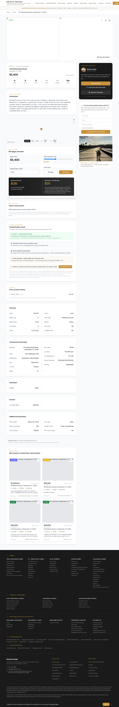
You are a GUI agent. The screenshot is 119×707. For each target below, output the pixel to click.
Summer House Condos (13, 603)
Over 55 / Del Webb (94, 676)
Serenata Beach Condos (13, 601)
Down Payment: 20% (50, 156)
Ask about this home (65, 266)
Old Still (95, 583)
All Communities (73, 662)
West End (73, 565)
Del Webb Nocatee (98, 622)
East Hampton (96, 585)
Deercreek (95, 581)
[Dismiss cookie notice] (111, 704)
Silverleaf (30, 628)
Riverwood (74, 571)
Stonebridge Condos (48, 605)
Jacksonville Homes (99, 559)
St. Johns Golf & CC (33, 561)
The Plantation (10, 569)
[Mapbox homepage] (11, 142)
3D (38, 141)
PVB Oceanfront (11, 567)
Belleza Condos (11, 608)
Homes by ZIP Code (12, 641)
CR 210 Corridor (55, 559)
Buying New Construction (28, 639)
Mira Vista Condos (47, 607)
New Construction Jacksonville (101, 587)
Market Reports (48, 648)
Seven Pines (96, 563)
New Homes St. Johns (34, 620)
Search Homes (39, 3)
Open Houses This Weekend (101, 639)
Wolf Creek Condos (48, 603)
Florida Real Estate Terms (13, 639)
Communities (61, 3)
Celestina (30, 567)
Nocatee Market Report (73, 639)
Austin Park (74, 575)
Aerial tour (45, 141)
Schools (69, 3)
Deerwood (95, 579)
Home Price (13, 156)
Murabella (30, 573)
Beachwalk (52, 565)
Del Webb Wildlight (98, 626)
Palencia (30, 575)
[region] (41, 130)
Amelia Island (72, 676)
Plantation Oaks (11, 563)
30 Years (66, 172)
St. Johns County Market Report (57, 639)
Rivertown (30, 569)
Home (8, 12)
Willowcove (74, 561)
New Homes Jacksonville (14, 620)
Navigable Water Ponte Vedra (78, 632)
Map (32, 141)
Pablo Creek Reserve (98, 571)
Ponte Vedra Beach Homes (15, 559)
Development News (57, 667)
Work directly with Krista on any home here (34, 8)
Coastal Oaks (74, 563)
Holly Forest (53, 561)
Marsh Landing (10, 561)
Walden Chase (32, 571)
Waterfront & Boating (78, 620)
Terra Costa (96, 575)
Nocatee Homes (76, 559)
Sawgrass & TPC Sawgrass (13, 571)
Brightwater (9, 626)
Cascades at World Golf (99, 632)
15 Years (51, 172)
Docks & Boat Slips (76, 626)
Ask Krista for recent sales (97, 132)
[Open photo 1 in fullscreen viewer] (33, 38)
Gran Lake (30, 577)
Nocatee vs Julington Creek (36, 641)
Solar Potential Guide (86, 639)
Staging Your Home (37, 648)
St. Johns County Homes (36, 559)
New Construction (93, 673)
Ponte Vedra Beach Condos (15, 598)
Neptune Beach (56, 676)
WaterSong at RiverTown (99, 630)
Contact (71, 670)
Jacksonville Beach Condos (87, 598)
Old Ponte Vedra (11, 607)
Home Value (83, 3)
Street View (54, 141)
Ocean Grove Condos (12, 605)
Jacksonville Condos (49, 598)
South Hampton (54, 569)
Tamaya (95, 573)
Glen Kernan (96, 567)
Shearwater (31, 626)
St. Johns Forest (32, 563)
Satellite (27, 141)
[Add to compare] (109, 20)
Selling (76, 3)
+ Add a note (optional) (87, 128)
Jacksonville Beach (57, 673)
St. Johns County (93, 667)
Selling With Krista (11, 648)
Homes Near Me (51, 3)
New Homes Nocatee (56, 620)
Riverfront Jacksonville (77, 628)
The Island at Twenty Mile (78, 569)
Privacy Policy (54, 704)
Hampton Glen (96, 577)
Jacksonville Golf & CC (99, 569)
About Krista (92, 3)
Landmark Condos (83, 601)
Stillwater (95, 628)
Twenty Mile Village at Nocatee (79, 567)
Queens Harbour (97, 561)
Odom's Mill (10, 565)
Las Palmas (9, 573)
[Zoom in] (73, 119)
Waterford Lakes (54, 571)
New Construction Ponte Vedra (14, 575)
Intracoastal (74, 624)
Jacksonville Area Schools (76, 664)
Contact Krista (95, 83)
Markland (30, 565)
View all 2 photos (104, 57)
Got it (106, 704)
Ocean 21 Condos (83, 605)
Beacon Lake (53, 567)
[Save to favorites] (101, 20)
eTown (94, 565)
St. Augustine (55, 678)
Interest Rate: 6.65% (16, 168)
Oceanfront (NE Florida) (77, 622)
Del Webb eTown (97, 624)
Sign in (102, 3)
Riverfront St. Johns (76, 630)
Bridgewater (31, 624)
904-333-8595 (12, 667)
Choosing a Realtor (41, 639)
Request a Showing (97, 92)
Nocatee (91, 664)
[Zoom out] (73, 122)
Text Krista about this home (96, 87)
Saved (109, 3)
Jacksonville (92, 670)
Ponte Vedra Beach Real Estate (96, 662)
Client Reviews (23, 641)
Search (14, 12)
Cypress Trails (75, 573)
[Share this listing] (105, 20)
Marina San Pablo (47, 601)
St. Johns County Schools (58, 664)
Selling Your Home (74, 667)
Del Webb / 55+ (97, 620)
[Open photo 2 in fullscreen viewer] (86, 38)
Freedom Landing (54, 622)
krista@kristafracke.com (14, 669)
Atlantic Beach (73, 673)
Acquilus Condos (83, 603)
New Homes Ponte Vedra (34, 622)
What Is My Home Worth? (24, 648)
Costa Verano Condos (84, 607)
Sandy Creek (53, 563)
